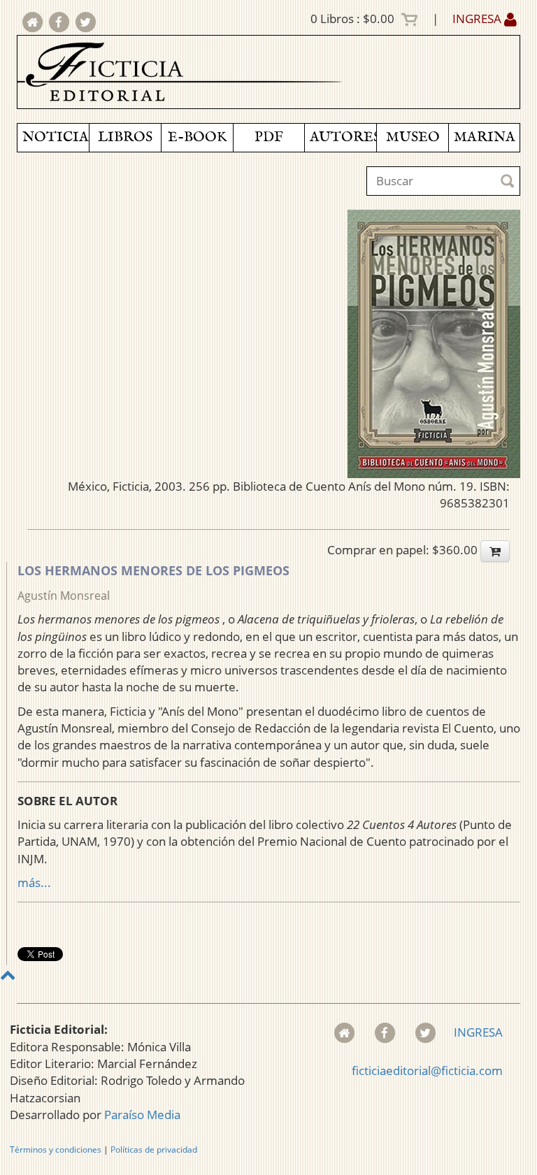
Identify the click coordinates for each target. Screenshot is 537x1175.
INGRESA (478, 18)
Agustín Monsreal (63, 595)
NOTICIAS (55, 137)
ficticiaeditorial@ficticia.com (427, 1070)
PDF (269, 137)
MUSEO (413, 137)
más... (34, 882)
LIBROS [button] (125, 137)
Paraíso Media (142, 1114)
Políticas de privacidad (153, 1149)
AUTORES (343, 137)
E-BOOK (197, 137)
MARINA (484, 137)
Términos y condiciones (55, 1149)
